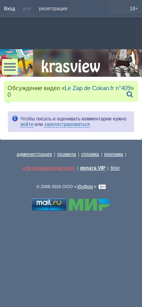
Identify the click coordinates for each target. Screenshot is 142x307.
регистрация (53, 8)
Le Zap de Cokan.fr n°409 (98, 88)
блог (115, 168)
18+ (134, 8)
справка (90, 154)
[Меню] (10, 67)
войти (27, 124)
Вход (9, 8)
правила (66, 154)
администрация (34, 154)
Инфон (85, 186)
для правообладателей (48, 168)
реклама (113, 154)
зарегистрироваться (67, 124)
